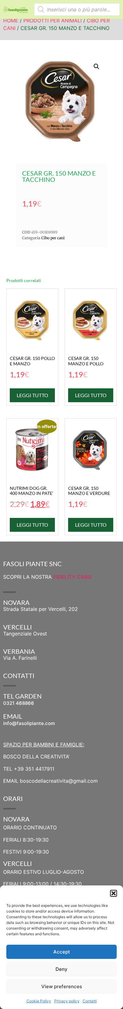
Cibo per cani (53, 237)
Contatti (90, 1001)
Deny (61, 969)
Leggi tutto (32, 395)
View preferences (61, 986)
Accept (61, 952)
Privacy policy (66, 1001)
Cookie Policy (38, 1001)
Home (10, 20)
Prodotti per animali (52, 20)
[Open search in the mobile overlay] (77, 9)
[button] (113, 893)
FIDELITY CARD (72, 577)
